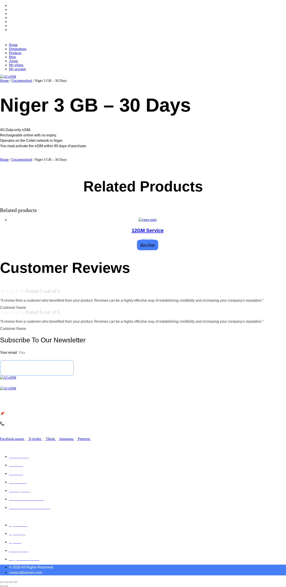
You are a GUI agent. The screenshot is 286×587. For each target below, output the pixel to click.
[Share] (11, 582)
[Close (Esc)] (15, 582)
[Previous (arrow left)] (2, 586)
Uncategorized (21, 81)
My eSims (16, 26)
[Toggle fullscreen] (6, 582)
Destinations (17, 9)
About (13, 21)
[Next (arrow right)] (6, 586)
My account (17, 30)
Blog (12, 17)
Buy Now (147, 245)
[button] (143, 37)
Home (13, 5)
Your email (9, 352)
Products (15, 13)
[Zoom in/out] (2, 582)
